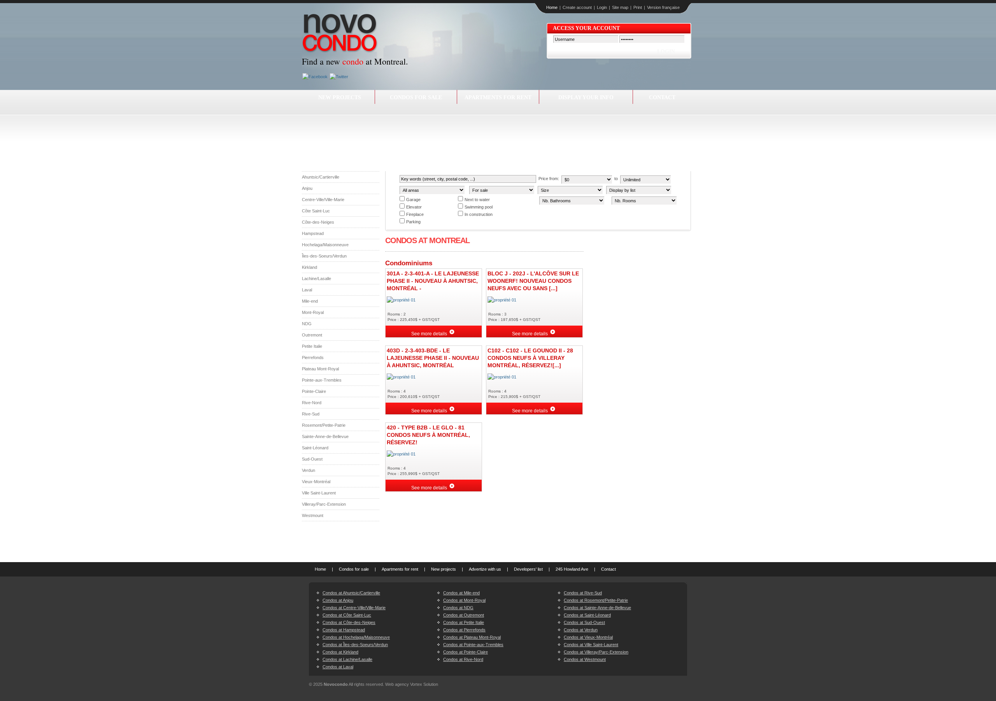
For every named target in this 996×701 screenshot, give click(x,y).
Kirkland (309, 267)
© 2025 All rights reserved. (346, 684)
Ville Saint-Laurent (319, 493)
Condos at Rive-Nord (463, 659)
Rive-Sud (310, 414)
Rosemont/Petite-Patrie (323, 425)
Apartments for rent (498, 97)
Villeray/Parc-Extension (324, 504)
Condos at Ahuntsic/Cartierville (351, 593)
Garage (413, 199)
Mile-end (310, 301)
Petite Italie (312, 346)
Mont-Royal (313, 312)
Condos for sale (416, 97)
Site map (620, 7)
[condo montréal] (340, 34)
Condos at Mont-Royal (464, 600)
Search (633, 215)
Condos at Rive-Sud (583, 593)
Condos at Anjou (338, 600)
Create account (577, 7)
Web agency (397, 684)
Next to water (477, 199)
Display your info (586, 97)
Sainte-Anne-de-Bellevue (325, 436)
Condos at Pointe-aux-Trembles (473, 644)
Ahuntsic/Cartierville (320, 177)
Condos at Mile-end (461, 593)
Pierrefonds (313, 357)
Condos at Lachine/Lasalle (347, 659)
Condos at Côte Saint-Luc (347, 615)
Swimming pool (479, 207)
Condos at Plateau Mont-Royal (472, 637)
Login (602, 7)
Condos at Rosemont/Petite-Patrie (596, 600)
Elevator (414, 207)
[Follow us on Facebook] (314, 76)
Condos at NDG (458, 607)
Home (552, 7)
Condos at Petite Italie (463, 622)
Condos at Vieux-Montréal (588, 637)
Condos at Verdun (581, 629)
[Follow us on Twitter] (338, 76)
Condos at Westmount (585, 659)
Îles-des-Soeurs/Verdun (324, 256)
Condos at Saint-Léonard (587, 615)
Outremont (312, 335)
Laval (307, 289)
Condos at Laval (338, 666)
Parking (413, 221)
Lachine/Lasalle (316, 278)
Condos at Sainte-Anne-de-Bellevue (597, 607)
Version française (663, 7)
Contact (662, 97)
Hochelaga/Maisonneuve (325, 244)
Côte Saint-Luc (316, 211)
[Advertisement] (496, 133)
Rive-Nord (311, 402)
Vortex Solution (424, 684)
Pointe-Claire (314, 391)
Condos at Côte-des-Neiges (349, 622)
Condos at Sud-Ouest (584, 622)
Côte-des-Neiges (318, 222)
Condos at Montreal (427, 240)
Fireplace (415, 214)
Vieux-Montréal (316, 481)
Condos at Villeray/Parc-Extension (596, 652)
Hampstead (313, 233)
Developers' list (528, 569)
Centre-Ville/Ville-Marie (323, 199)
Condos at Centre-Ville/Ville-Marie (354, 607)
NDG (307, 323)
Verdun (308, 470)
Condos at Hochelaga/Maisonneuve (356, 637)
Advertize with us (485, 569)
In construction (479, 214)
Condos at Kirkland (340, 652)
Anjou (307, 188)
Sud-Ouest (312, 459)
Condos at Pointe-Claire (465, 652)
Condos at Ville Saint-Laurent (591, 644)
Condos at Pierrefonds (464, 629)
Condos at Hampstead (344, 629)
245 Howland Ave (572, 569)
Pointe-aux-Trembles (322, 380)
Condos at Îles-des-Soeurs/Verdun (355, 644)
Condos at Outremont (463, 615)
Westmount (312, 515)
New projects (339, 97)
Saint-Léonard (315, 447)
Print (637, 7)
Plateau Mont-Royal (320, 368)
